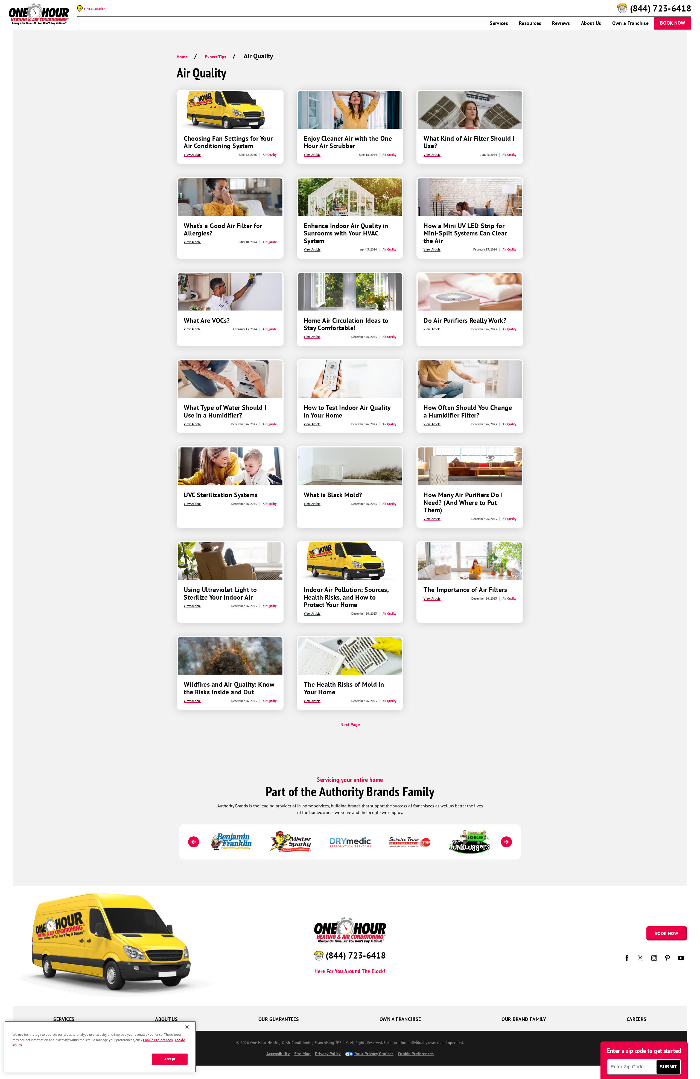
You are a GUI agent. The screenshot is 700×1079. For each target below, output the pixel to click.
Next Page (350, 724)
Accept (169, 1059)
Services (499, 23)
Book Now (672, 23)
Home (182, 56)
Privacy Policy (328, 1053)
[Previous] (193, 841)
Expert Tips (215, 56)
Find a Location (94, 9)
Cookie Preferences (158, 1039)
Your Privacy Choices (373, 1053)
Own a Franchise (630, 23)
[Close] (187, 1027)
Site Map (302, 1053)
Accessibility (278, 1053)
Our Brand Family (523, 1019)
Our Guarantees (278, 1019)
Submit (668, 1066)
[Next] (506, 841)
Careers (637, 1019)
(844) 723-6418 (660, 8)
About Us (591, 23)
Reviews (561, 23)
